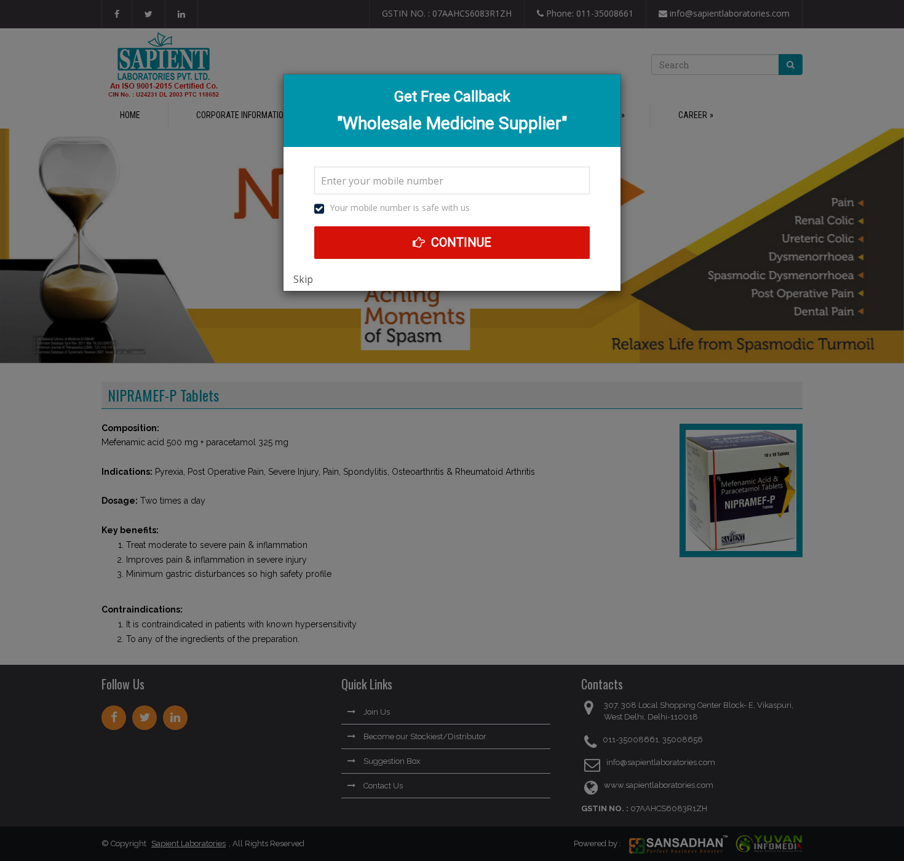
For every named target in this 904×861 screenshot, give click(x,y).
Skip (303, 279)
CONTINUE (459, 242)
